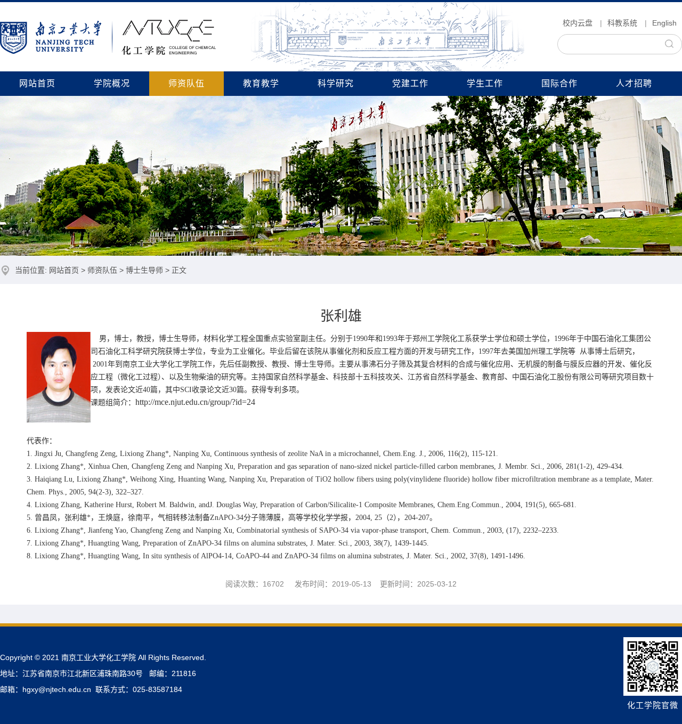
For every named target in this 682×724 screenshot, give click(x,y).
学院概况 (112, 83)
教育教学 (261, 83)
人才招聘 (634, 83)
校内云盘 (577, 23)
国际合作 (559, 83)
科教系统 (622, 23)
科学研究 (336, 83)
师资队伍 (186, 83)
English (664, 23)
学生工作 (485, 83)
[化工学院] (108, 37)
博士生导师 (144, 270)
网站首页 (37, 83)
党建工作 (410, 83)
